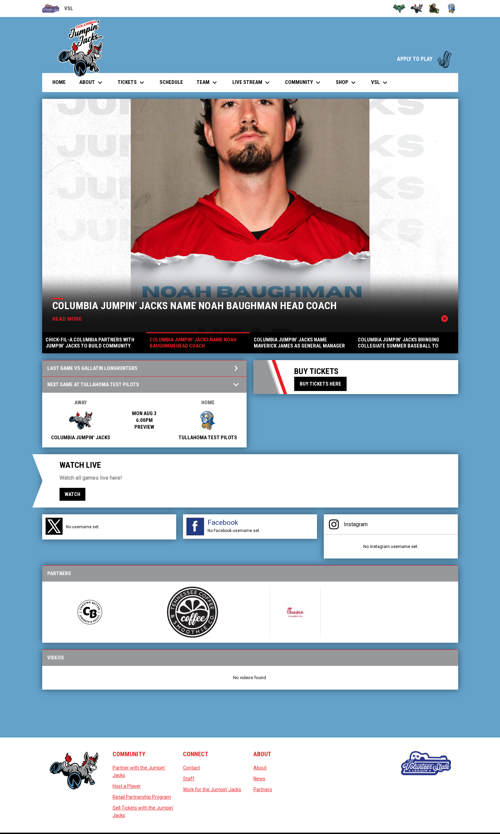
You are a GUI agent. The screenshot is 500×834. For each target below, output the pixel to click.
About (260, 767)
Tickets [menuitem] (132, 82)
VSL (57, 9)
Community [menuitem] (303, 82)
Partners (262, 789)
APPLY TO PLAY (424, 59)
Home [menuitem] (59, 82)
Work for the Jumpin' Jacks (212, 789)
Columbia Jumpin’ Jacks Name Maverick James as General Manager (270, 306)
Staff (189, 778)
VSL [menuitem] (380, 82)
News (259, 778)
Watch (72, 494)
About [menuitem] (91, 82)
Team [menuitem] (208, 82)
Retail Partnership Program (142, 797)
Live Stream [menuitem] (254, 82)
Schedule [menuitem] (171, 82)
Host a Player (127, 786)
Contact (191, 767)
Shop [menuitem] (346, 82)
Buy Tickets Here (320, 384)
